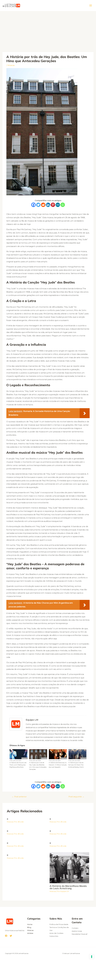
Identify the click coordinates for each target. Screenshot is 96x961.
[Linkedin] (48, 205)
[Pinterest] (53, 205)
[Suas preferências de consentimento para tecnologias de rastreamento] (91, 956)
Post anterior (19, 796)
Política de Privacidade (59, 924)
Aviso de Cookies (56, 933)
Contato (75, 928)
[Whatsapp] (62, 205)
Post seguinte (76, 796)
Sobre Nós (54, 936)
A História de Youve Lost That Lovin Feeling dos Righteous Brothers (18, 765)
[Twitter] (38, 205)
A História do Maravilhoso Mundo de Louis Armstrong (68, 887)
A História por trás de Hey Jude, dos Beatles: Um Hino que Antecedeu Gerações (38, 766)
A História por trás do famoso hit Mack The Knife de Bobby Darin (76, 765)
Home (29, 924)
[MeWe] (58, 205)
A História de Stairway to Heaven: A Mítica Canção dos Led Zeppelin (58, 765)
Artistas (30, 933)
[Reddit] (43, 205)
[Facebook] (33, 205)
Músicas (11, 65)
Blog (29, 927)
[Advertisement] (48, 29)
